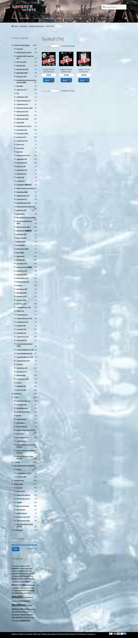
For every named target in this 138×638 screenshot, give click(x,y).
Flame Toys (20, 144)
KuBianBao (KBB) (22, 192)
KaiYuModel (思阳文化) (24, 185)
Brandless (19, 86)
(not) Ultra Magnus (18, 593)
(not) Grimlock (23, 573)
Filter (15, 549)
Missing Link (20, 510)
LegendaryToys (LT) (23, 196)
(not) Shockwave (16, 588)
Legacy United (21, 419)
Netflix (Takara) (21, 513)
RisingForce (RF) (21, 289)
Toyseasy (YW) (21, 477)
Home (14, 18)
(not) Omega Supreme (18, 581)
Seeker (22, 614)
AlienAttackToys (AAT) (23, 52)
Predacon (25, 612)
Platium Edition (21, 426)
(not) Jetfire (15, 576)
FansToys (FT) (21, 137)
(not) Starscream (28, 590)
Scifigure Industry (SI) (23, 473)
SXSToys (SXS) (21, 300)
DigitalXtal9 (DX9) (22, 115)
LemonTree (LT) (21, 199)
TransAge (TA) (21, 333)
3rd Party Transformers (36, 26)
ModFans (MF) (21, 242)
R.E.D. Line (20, 434)
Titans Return (21, 441)
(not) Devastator (23, 571)
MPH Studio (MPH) (22, 249)
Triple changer (16, 620)
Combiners (17, 394)
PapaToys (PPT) (21, 274)
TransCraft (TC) (21, 340)
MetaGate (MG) (21, 238)
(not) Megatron (24, 576)
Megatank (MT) (21, 234)
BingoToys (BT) (21, 76)
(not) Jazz (31, 573)
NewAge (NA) (20, 260)
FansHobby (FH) (21, 130)
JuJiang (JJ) (20, 181)
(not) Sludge (30, 588)
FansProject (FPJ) (22, 133)
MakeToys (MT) (21, 210)
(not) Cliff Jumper (24, 568)
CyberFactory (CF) (22, 104)
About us (15, 634)
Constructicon (24, 601)
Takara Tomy (18, 484)
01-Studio (19, 49)
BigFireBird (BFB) (22, 73)
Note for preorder (25, 634)
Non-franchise (31, 609)
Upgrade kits (18, 530)
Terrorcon (27, 617)
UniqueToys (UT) (22, 368)
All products (24, 18)
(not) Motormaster (29, 578)
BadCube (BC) (21, 66)
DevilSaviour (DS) (22, 111)
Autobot (17, 597)
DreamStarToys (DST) (23, 126)
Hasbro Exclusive (22, 408)
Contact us (69, 18)
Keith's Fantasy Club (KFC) (25, 188)
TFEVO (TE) (20, 311)
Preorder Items (48, 18)
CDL (17, 93)
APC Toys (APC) (21, 62)
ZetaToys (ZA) (21, 390)
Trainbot (32, 617)
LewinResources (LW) (23, 203)
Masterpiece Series (22, 506)
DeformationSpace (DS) (24, 108)
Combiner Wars (21, 405)
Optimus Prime (17, 612)
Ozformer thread (63, 634)
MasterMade (20, 214)
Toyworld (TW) (21, 329)
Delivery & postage (49, 634)
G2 (20, 609)
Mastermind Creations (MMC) (26, 217)
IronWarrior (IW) (21, 170)
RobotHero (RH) (21, 293)
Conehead (15, 601)
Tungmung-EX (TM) (22, 361)
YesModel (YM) (21, 386)
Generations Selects (23, 495)
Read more (48, 80)
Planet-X (19, 285)
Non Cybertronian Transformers (25, 466)
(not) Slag (23, 588)
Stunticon (20, 617)
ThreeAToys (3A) (21, 315)
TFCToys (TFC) (21, 304)
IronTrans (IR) (21, 166)
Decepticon (19, 605)
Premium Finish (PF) (23, 517)
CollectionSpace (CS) (23, 101)
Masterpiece (20, 423)
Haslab (18, 415)
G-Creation (20, 148)
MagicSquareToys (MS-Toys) (25, 207)
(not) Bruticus (22, 566)
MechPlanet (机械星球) (24, 231)
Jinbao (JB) (20, 177)
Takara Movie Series (23, 521)
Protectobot (16, 615)
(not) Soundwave (17, 590)
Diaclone (19, 488)
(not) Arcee (14, 566)
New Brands (20, 256)
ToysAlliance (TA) (22, 322)
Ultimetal (19, 364)
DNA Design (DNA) (22, 119)
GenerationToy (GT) (23, 155)
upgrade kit (25, 620)
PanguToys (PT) (21, 271)
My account (91, 7)
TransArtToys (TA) (22, 337)
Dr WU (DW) (20, 122)
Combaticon (29, 597)
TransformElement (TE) (24, 353)
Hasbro (16, 397)
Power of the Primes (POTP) (25, 430)
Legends (19, 502)
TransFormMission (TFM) (24, 357)
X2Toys (18, 383)
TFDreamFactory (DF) (23, 307)
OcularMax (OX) (21, 263)
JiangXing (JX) (21, 174)
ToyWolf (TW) (21, 326)
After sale (37, 634)
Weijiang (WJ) (21, 375)
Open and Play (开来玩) (24, 267)
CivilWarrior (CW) (22, 97)
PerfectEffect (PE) (22, 278)
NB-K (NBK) (20, 253)
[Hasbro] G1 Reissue (23, 401)
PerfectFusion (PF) (22, 282)
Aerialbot (27, 593)
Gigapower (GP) (21, 159)
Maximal (24, 609)
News (59, 18)
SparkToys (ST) (21, 296)
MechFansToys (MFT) (23, 227)
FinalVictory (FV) (22, 141)
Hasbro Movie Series (23, 412)
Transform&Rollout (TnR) (25, 350)
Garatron (19, 152)
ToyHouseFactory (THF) (24, 318)
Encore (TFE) (20, 491)
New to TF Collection (78, 634)
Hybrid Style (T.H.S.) (23, 499)
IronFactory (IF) (21, 163)
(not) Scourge (30, 585)
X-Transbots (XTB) (22, 379)
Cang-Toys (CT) (21, 90)
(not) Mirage (20, 578)
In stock (36, 18)
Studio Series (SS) (22, 437)
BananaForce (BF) (22, 69)
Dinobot (15, 609)
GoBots (18, 469)
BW (24, 597)
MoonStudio (20, 245)
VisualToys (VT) (21, 372)
